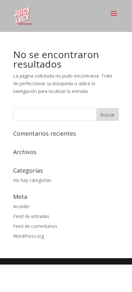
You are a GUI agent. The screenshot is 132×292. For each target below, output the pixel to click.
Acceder (21, 206)
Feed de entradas (31, 216)
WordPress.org (28, 236)
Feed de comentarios (35, 226)
